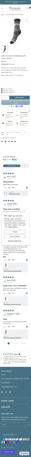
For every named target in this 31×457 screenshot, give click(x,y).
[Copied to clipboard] (15, 141)
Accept (14, 232)
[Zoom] (26, 20)
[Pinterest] (9, 141)
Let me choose (15, 236)
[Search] (26, 8)
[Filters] (22, 166)
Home (2, 14)
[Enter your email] (28, 424)
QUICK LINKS (7, 400)
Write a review (12, 166)
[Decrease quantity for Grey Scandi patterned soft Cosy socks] (2, 98)
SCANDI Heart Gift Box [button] (14, 194)
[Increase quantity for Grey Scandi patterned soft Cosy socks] (7, 98)
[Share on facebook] (27, 188)
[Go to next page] (25, 343)
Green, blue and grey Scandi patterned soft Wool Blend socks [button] (13, 271)
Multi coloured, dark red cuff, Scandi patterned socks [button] (12, 304)
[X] (6, 141)
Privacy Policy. (13, 227)
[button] (5, 64)
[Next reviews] (30, 359)
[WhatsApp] (12, 141)
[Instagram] (7, 392)
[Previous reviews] (1, 359)
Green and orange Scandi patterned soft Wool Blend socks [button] (13, 338)
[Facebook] (2, 141)
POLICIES (5, 407)
